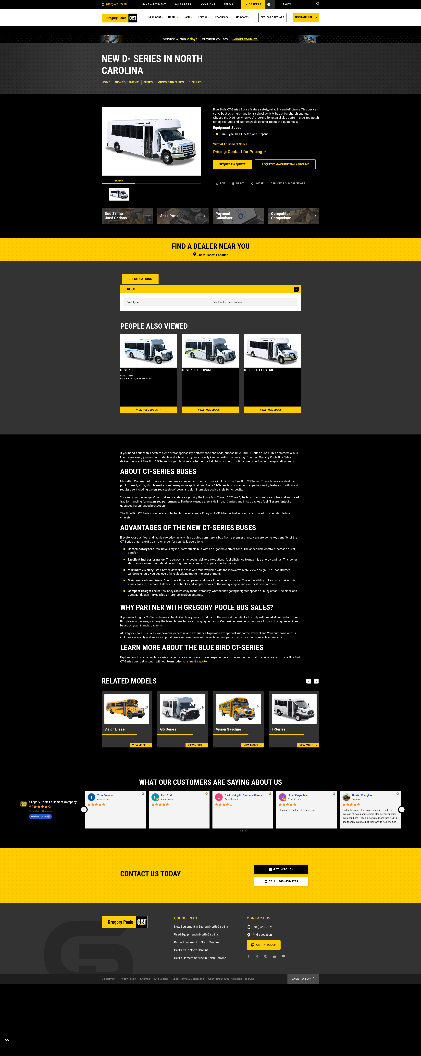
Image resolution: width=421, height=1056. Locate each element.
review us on (39, 816)
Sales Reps (183, 4)
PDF (222, 183)
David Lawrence (235, 795)
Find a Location (262, 934)
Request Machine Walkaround (285, 164)
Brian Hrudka (105, 795)
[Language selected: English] (270, 4)
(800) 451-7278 (116, 4)
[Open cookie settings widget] (7, 1040)
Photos (118, 180)
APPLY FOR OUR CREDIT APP (288, 183)
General (130, 289)
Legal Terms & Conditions (188, 978)
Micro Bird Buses (171, 82)
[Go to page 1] (243, 831)
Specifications (140, 279)
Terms (228, 4)
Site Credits (161, 978)
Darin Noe (358, 795)
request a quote (196, 661)
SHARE (259, 183)
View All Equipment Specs (230, 144)
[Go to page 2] (245, 831)
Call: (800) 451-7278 (283, 881)
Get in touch (266, 945)
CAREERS (254, 4)
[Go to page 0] (240, 831)
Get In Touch (283, 869)
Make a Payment (153, 4)
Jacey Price (168, 795)
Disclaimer (108, 978)
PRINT (240, 183)
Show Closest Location (212, 255)
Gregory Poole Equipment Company (53, 802)
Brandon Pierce (298, 795)
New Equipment (127, 82)
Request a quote (232, 164)
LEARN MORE (243, 38)
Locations (207, 4)
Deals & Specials (272, 17)
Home (106, 82)
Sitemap (145, 978)
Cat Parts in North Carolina (191, 950)
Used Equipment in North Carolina (196, 934)
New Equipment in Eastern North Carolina (201, 926)
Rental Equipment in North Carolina (196, 942)
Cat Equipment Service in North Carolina (200, 958)
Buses (148, 82)
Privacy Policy (127, 978)
